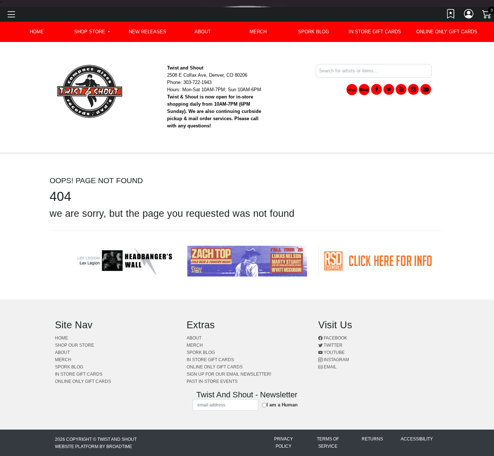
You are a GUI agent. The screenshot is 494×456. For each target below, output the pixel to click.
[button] (92, 31)
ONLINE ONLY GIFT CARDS (446, 31)
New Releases (147, 31)
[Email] (426, 89)
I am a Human (282, 405)
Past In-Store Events (212, 381)
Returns (372, 439)
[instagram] (413, 89)
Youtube (334, 352)
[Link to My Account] (469, 15)
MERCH (258, 31)
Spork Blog (313, 31)
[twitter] (389, 89)
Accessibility (417, 439)
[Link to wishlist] (451, 15)
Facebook (335, 338)
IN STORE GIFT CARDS (375, 31)
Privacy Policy (283, 442)
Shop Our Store (74, 345)
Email (330, 367)
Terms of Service (328, 442)
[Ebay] (352, 89)
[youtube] (401, 89)
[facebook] (376, 89)
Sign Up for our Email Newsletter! (229, 374)
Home (61, 338)
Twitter (332, 345)
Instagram (336, 359)
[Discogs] (364, 89)
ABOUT (203, 31)
